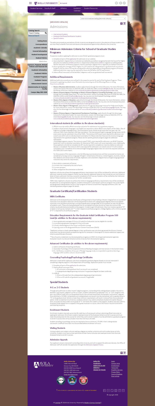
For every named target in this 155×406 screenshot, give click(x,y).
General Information (40, 51)
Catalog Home (42, 41)
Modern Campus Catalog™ (92, 403)
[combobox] (103, 18)
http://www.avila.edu (57, 84)
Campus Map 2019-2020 (39, 92)
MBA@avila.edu (108, 88)
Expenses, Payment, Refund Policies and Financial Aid (37, 65)
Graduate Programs (40, 77)
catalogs (58, 403)
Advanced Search (33, 36)
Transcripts (114, 368)
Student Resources (91, 8)
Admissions (43, 61)
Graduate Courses (41, 80)
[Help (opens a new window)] (124, 23)
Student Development (39, 54)
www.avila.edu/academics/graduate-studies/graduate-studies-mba (96, 90)
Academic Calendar (40, 48)
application (73, 59)
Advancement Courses (39, 83)
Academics (97, 363)
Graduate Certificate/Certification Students (67, 36)
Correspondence (41, 44)
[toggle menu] (30, 3)
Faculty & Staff (50, 8)
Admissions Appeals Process (94, 345)
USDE (100, 63)
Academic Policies (40, 73)
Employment (115, 365)
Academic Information (39, 70)
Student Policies (41, 58)
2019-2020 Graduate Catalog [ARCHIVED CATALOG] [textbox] (96, 18)
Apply (113, 361)
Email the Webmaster (71, 374)
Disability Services (117, 370)
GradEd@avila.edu (92, 102)
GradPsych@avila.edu (76, 96)
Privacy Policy (115, 372)
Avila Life (96, 361)
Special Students (58, 38)
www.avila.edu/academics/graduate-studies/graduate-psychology (76, 98)
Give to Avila (115, 376)
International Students (60, 34)
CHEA (71, 63)
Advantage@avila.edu (113, 107)
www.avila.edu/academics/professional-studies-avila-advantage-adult (75, 118)
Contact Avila (115, 363)
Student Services (36, 8)
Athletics (63, 8)
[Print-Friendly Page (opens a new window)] (121, 23)
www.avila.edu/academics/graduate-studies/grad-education (79, 103)
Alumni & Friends (99, 370)
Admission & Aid (99, 365)
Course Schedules (116, 374)
